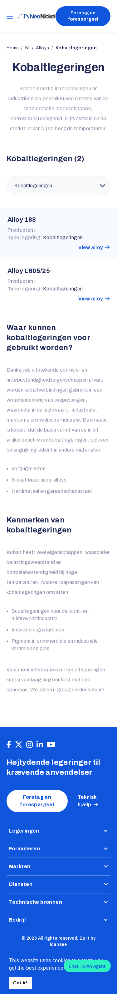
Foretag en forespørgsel (83, 16)
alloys (42, 48)
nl (27, 48)
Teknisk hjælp (87, 800)
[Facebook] (9, 745)
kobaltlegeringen (76, 48)
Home (13, 48)
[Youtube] (51, 745)
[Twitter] (18, 745)
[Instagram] (29, 745)
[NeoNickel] (37, 16)
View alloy (90, 247)
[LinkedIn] (40, 745)
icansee (58, 944)
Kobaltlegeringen (63, 237)
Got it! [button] (20, 982)
